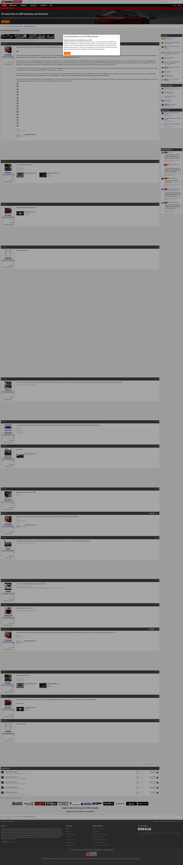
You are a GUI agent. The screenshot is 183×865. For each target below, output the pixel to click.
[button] (118, 36)
